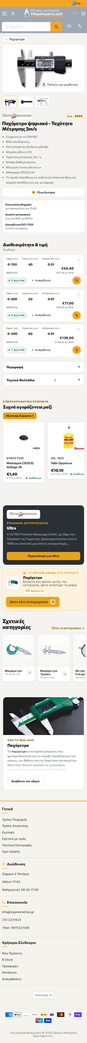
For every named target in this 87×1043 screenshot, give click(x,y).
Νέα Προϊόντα (12, 953)
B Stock (7, 959)
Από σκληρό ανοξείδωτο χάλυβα (27, 146)
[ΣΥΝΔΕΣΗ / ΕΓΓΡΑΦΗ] (12, 13)
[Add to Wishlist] (78, 260)
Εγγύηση (8, 832)
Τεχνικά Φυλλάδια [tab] (31, 380)
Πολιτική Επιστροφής (17, 845)
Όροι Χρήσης (11, 851)
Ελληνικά (41, 995)
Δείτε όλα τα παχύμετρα (29, 602)
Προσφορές (10, 966)
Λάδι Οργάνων (61, 463)
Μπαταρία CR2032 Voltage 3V (20, 465)
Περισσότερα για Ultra (43, 556)
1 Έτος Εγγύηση (44, 192)
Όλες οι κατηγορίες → (68, 628)
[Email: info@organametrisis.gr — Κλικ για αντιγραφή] (69, 26)
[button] (10, 102)
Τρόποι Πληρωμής (14, 819)
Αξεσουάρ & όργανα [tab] (20, 415)
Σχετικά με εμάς (14, 838)
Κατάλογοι (9, 972)
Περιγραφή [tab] (15, 367)
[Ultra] (17, 116)
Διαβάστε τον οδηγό (25, 781)
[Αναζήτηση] (56, 26)
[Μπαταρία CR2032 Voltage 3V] (24, 437)
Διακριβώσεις (12, 979)
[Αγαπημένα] (75, 13)
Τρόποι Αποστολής (15, 826)
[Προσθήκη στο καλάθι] (77, 280)
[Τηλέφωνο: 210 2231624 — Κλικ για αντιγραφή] (80, 26)
